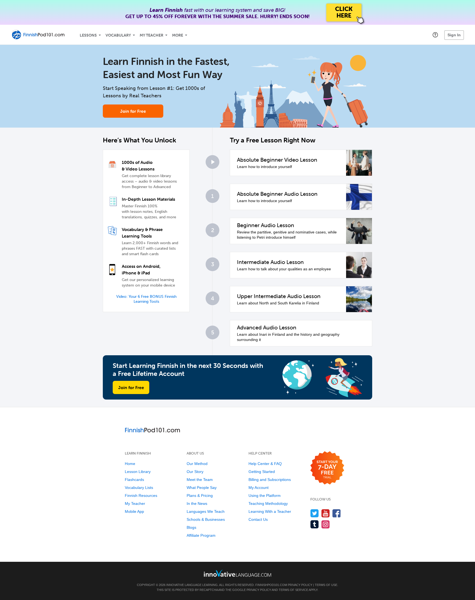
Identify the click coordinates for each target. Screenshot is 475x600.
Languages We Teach (206, 511)
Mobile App (134, 511)
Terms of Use (326, 585)
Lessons (88, 35)
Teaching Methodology (268, 503)
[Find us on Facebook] (336, 513)
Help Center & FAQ (265, 463)
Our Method (197, 463)
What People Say (202, 487)
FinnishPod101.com (271, 585)
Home (130, 463)
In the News (197, 503)
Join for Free (133, 111)
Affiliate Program (201, 535)
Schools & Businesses (206, 519)
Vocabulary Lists (139, 487)
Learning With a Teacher (269, 511)
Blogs (191, 527)
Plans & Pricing (200, 495)
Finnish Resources (141, 495)
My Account (258, 487)
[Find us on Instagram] (325, 524)
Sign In (454, 35)
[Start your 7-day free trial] (327, 468)
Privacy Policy (300, 585)
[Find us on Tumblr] (314, 524)
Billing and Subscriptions (269, 479)
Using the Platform (264, 495)
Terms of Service (293, 589)
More (177, 35)
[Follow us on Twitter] (314, 513)
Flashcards (134, 479)
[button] (435, 35)
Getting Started (261, 471)
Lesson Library (138, 471)
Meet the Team (200, 479)
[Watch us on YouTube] (325, 513)
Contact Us (258, 519)
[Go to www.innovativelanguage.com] (237, 573)
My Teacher (151, 35)
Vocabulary (118, 35)
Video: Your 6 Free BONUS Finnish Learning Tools (146, 299)
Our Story (195, 471)
